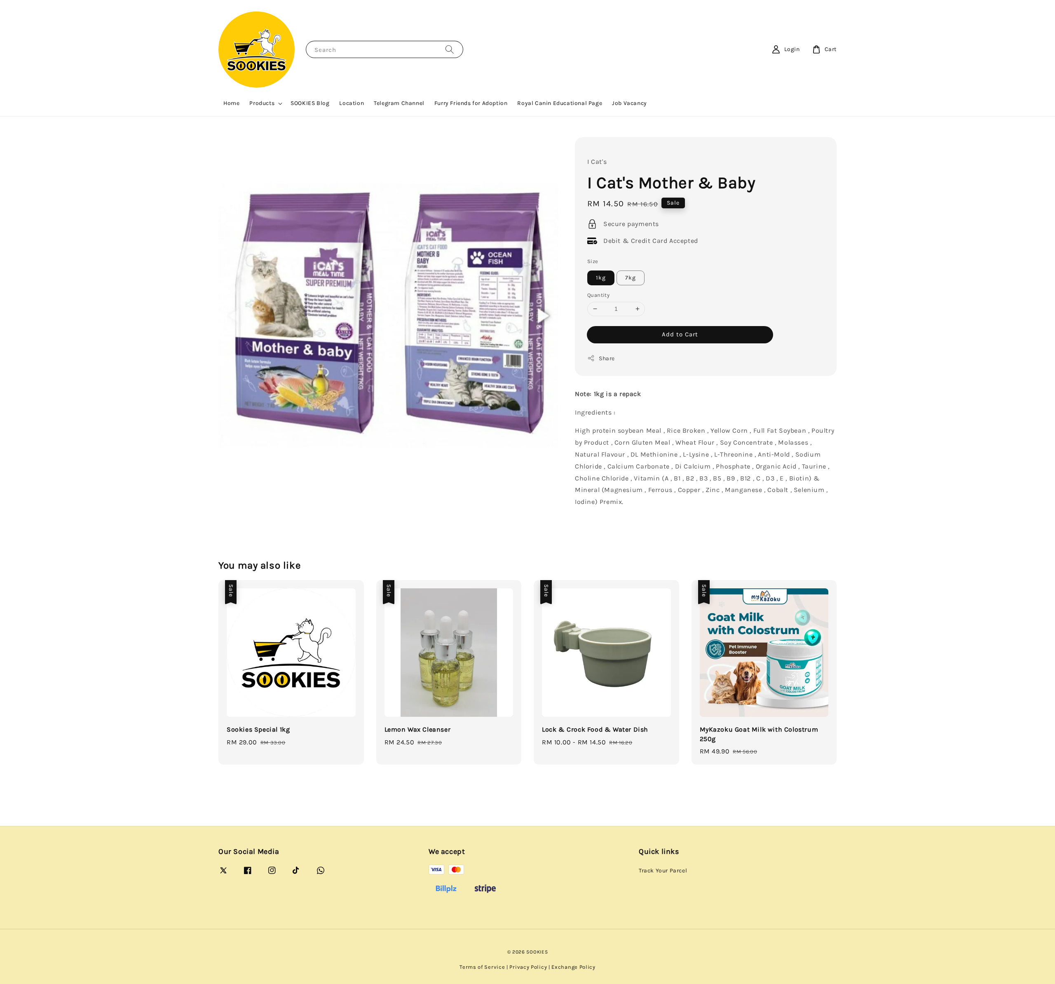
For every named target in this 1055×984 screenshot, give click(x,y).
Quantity (598, 295)
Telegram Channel (399, 103)
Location (351, 103)
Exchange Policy (573, 967)
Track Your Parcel (663, 870)
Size (592, 261)
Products (261, 103)
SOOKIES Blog (310, 103)
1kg (601, 277)
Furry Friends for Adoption (471, 103)
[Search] (449, 49)
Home (231, 103)
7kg (630, 277)
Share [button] (607, 358)
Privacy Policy (528, 967)
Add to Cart (680, 334)
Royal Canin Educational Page (559, 103)
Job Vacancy (629, 103)
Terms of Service (482, 967)
